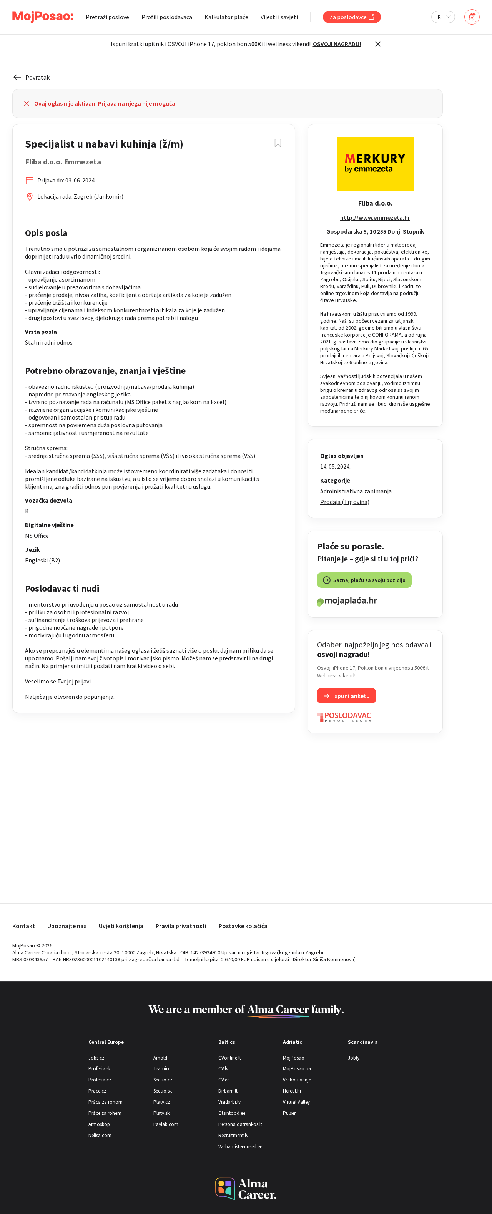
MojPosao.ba (297, 1068)
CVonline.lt (229, 1058)
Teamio (161, 1068)
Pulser (289, 1113)
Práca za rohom (105, 1102)
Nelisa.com (99, 1135)
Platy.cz (161, 1102)
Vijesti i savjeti (279, 17)
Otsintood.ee (231, 1113)
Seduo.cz (162, 1079)
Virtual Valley (296, 1102)
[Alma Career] (246, 1189)
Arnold (160, 1058)
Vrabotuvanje (297, 1079)
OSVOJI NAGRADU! (337, 44)
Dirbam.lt (228, 1091)
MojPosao (293, 1058)
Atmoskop (99, 1124)
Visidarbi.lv (229, 1102)
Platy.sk (161, 1113)
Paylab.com (165, 1124)
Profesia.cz (99, 1079)
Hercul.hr (292, 1091)
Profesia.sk (99, 1068)
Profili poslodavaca (166, 17)
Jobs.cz (96, 1058)
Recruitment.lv (233, 1135)
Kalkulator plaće (226, 17)
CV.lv (223, 1068)
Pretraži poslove (107, 17)
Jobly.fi (355, 1058)
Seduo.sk (162, 1091)
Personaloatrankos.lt (240, 1124)
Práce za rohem (104, 1113)
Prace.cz (97, 1091)
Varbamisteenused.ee (240, 1146)
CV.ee (223, 1079)
